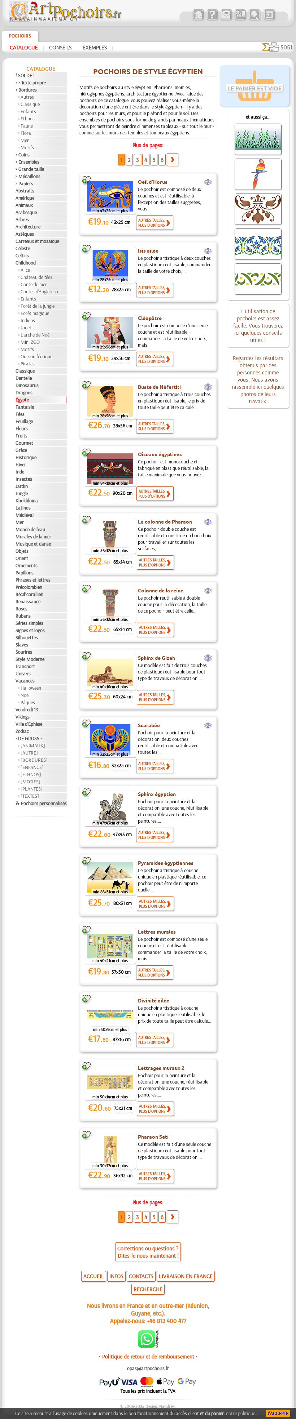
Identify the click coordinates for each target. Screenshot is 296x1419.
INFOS (116, 1276)
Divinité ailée (153, 1000)
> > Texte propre (31, 82)
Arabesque (26, 212)
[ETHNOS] (31, 774)
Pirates (28, 363)
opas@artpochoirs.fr (148, 1368)
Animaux (24, 205)
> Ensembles (27, 162)
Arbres (22, 219)
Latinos (23, 507)
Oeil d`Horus (152, 181)
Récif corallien (29, 594)
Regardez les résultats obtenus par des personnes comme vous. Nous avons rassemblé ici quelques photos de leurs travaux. (258, 379)
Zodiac (22, 731)
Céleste (23, 248)
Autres (27, 97)
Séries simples (29, 623)
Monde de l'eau (30, 529)
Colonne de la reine (160, 590)
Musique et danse (33, 544)
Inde (20, 471)
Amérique (25, 198)
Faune (27, 126)
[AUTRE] (29, 752)
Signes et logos (30, 630)
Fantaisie (25, 407)
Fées (20, 414)
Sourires (24, 652)
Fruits (21, 435)
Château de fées (36, 277)
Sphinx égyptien (157, 794)
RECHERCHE (148, 1289)
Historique (26, 457)
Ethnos (28, 118)
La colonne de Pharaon (165, 521)
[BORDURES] (34, 760)
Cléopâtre (150, 318)
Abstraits (25, 190)
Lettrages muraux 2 (161, 1067)
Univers (23, 673)
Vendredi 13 (27, 709)
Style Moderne (30, 659)
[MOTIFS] (30, 781)
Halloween (31, 688)
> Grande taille (30, 169)
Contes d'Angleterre (40, 291)
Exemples (95, 47)
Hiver (21, 464)
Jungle (22, 493)
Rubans (23, 616)
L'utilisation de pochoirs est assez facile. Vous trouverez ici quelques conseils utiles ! (258, 325)
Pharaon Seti (153, 1136)
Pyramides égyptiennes (165, 862)
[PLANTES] (32, 789)
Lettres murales (157, 931)
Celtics (22, 255)
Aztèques (25, 234)
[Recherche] (254, 19)
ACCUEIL (93, 1276)
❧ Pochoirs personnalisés (41, 803)
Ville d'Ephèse (29, 724)
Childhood (26, 262)
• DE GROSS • (29, 738)
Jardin (22, 486)
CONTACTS (141, 1276)
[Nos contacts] (226, 19)
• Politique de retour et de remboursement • (148, 1356)
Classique (30, 104)
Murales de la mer (33, 536)
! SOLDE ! (25, 75)
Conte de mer (34, 284)
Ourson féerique (36, 356)
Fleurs (22, 428)
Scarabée (149, 725)
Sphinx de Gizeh (156, 657)
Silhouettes (27, 637)
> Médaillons (28, 176)
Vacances (25, 680)
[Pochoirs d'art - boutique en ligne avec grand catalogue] (198, 19)
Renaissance (28, 601)
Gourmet (24, 443)
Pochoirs (20, 35)
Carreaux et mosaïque (37, 241)
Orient (22, 558)
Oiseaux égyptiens (160, 454)
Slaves (22, 644)
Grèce (21, 450)
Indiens (28, 320)
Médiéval (25, 515)
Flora (26, 133)
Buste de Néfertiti (159, 386)
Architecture (28, 226)
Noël (25, 695)
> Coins (23, 154)
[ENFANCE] (32, 767)
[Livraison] (240, 19)
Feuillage (24, 421)
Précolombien (29, 587)
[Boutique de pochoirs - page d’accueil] (64, 20)
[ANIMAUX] (33, 745)
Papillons (25, 572)
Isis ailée (148, 250)
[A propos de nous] (212, 19)
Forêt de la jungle (38, 306)
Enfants (28, 111)
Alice (25, 270)
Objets (22, 551)
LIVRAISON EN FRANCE (186, 1276)
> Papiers (24, 183)
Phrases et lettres (33, 580)
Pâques (28, 702)
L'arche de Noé (35, 335)
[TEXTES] (30, 796)
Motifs (27, 147)
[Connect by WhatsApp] (148, 1346)
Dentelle (24, 378)
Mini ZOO (30, 342)
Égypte (22, 399)
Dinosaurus (27, 385)
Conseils (60, 47)
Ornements (27, 565)
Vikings (23, 716)
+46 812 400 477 (166, 1320)
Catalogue (24, 47)
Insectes (24, 479)
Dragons (24, 392)
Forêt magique (35, 313)
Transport (25, 666)
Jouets (27, 327)
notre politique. (241, 1413)
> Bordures (26, 89)
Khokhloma (27, 500)
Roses (21, 608)
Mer (25, 140)
